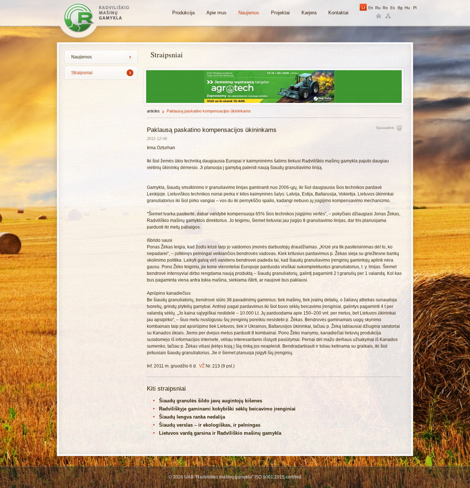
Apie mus (216, 12)
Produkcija (183, 12)
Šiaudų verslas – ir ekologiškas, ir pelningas (209, 425)
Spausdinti (385, 128)
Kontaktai (338, 12)
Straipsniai (82, 72)
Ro (385, 8)
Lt (363, 8)
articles (153, 111)
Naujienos (248, 12)
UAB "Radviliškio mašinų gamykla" (96, 17)
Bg (400, 8)
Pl (414, 8)
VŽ (202, 366)
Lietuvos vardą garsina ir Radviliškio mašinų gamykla (220, 433)
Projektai (280, 12)
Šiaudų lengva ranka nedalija (192, 417)
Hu (407, 8)
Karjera (309, 12)
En (370, 8)
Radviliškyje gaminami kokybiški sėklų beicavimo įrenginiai (227, 409)
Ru (377, 8)
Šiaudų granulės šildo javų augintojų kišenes (210, 400)
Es (392, 8)
